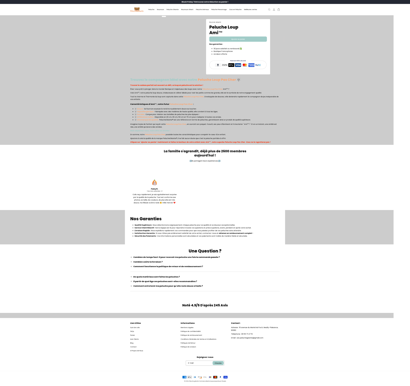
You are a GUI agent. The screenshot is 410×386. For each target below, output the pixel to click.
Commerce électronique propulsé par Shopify (212, 381)
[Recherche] (269, 9)
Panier (132, 335)
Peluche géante (193, 381)
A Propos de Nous (136, 351)
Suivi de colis (135, 327)
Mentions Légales (187, 327)
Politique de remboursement (191, 335)
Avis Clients (134, 339)
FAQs (132, 331)
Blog (131, 343)
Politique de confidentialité (191, 331)
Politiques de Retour (188, 343)
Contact (133, 347)
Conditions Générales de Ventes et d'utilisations (198, 339)
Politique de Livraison (188, 347)
